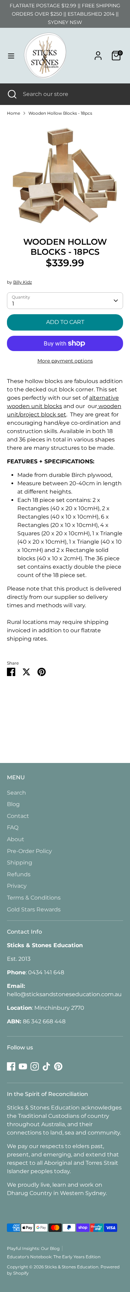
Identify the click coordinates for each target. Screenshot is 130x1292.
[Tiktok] (46, 1066)
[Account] (98, 52)
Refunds (19, 874)
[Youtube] (23, 1066)
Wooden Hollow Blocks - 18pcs (60, 113)
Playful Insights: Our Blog (33, 1248)
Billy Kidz (22, 282)
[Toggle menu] (11, 56)
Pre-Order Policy (29, 851)
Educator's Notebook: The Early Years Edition (54, 1256)
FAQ (12, 827)
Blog (13, 804)
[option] (65, 174)
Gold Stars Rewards (34, 909)
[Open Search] (11, 94)
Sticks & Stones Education (71, 1266)
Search (16, 792)
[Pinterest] (58, 1066)
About (15, 839)
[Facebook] (11, 1066)
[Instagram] (35, 1066)
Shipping (19, 862)
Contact (18, 816)
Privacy (17, 886)
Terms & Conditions (34, 897)
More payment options (65, 361)
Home (13, 113)
